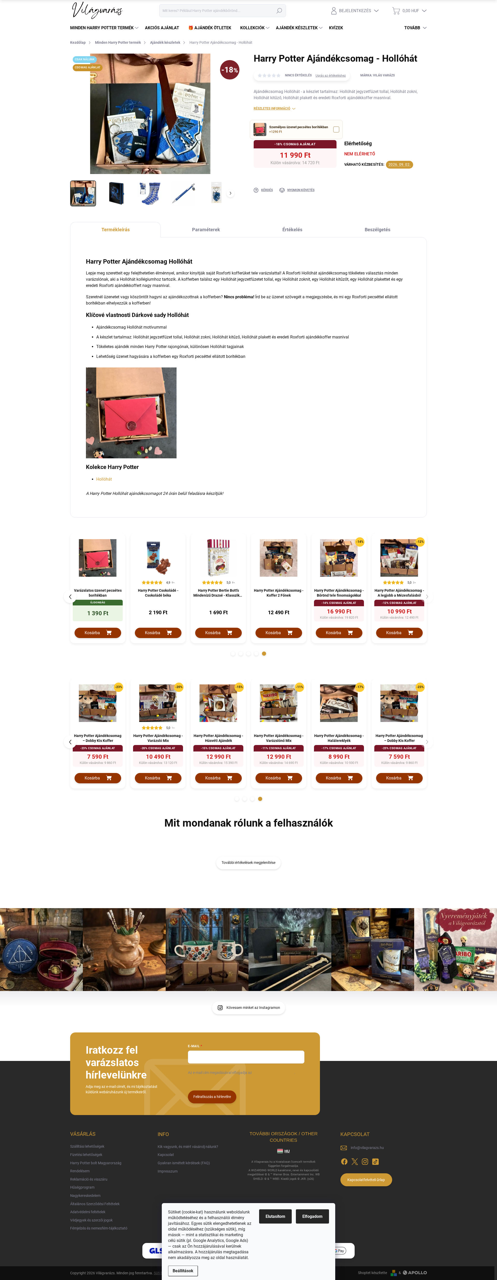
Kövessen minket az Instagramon (253, 1008)
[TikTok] (375, 1161)
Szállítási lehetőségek (87, 1146)
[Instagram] (365, 1161)
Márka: (377, 75)
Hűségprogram (82, 1187)
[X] (355, 1161)
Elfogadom (312, 1216)
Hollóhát (104, 479)
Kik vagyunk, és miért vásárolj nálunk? (188, 1147)
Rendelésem (80, 1171)
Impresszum (168, 1171)
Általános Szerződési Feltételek (95, 1204)
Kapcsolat (166, 1155)
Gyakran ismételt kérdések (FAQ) (184, 1163)
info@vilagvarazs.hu (367, 1148)
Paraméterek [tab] (206, 229)
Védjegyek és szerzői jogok (91, 1220)
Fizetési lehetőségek (86, 1155)
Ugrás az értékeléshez (331, 75)
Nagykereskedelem (85, 1196)
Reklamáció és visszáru (88, 1179)
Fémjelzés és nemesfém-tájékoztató (98, 1228)
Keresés (279, 11)
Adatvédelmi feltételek (87, 1212)
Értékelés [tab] (292, 229)
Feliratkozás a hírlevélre (212, 1097)
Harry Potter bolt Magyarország (95, 1163)
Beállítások (183, 1270)
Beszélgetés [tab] (377, 229)
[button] (233, 653)
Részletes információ (272, 108)
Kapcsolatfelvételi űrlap (366, 1180)
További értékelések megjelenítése (248, 862)
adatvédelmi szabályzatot (273, 1073)
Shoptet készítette (372, 1273)
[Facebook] (344, 1161)
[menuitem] (105, 28)
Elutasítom (275, 1216)
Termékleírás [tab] (115, 229)
